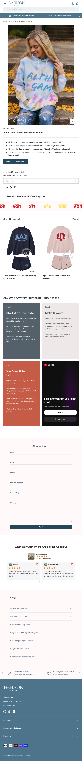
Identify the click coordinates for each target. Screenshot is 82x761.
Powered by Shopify (24, 756)
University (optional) (18, 493)
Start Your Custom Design (15, 161)
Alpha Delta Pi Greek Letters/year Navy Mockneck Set (19, 277)
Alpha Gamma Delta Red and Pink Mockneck (56, 277)
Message (13, 503)
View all (75, 219)
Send (41, 527)
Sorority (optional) (17, 483)
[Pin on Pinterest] (15, 187)
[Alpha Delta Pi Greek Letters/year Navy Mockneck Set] (21, 248)
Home (5, 21)
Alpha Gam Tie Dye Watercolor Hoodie (20, 21)
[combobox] (41, 9)
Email (12, 462)
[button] (77, 3)
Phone (12, 473)
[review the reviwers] (37, 565)
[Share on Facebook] (11, 187)
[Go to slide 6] (42, 581)
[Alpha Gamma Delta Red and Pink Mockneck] (61, 248)
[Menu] (4, 3)
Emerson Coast (8, 129)
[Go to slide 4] (39, 581)
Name (12, 452)
